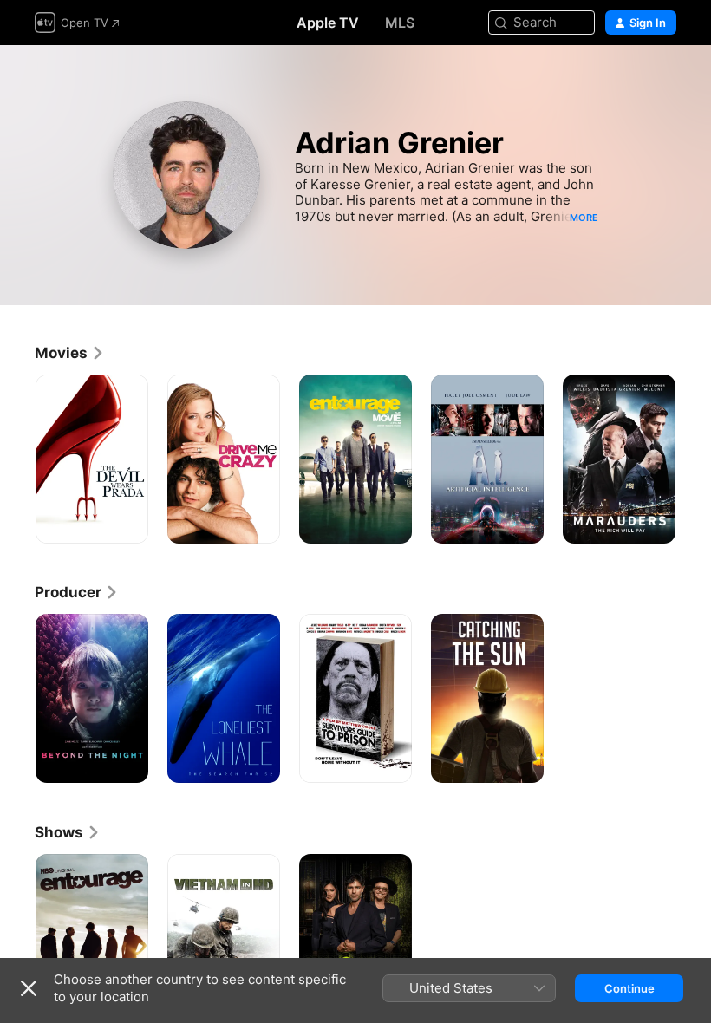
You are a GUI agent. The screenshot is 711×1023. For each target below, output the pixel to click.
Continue (629, 988)
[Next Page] (694, 459)
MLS (399, 22)
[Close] (28, 988)
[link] (70, 352)
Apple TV (328, 22)
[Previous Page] (17, 459)
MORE (584, 218)
